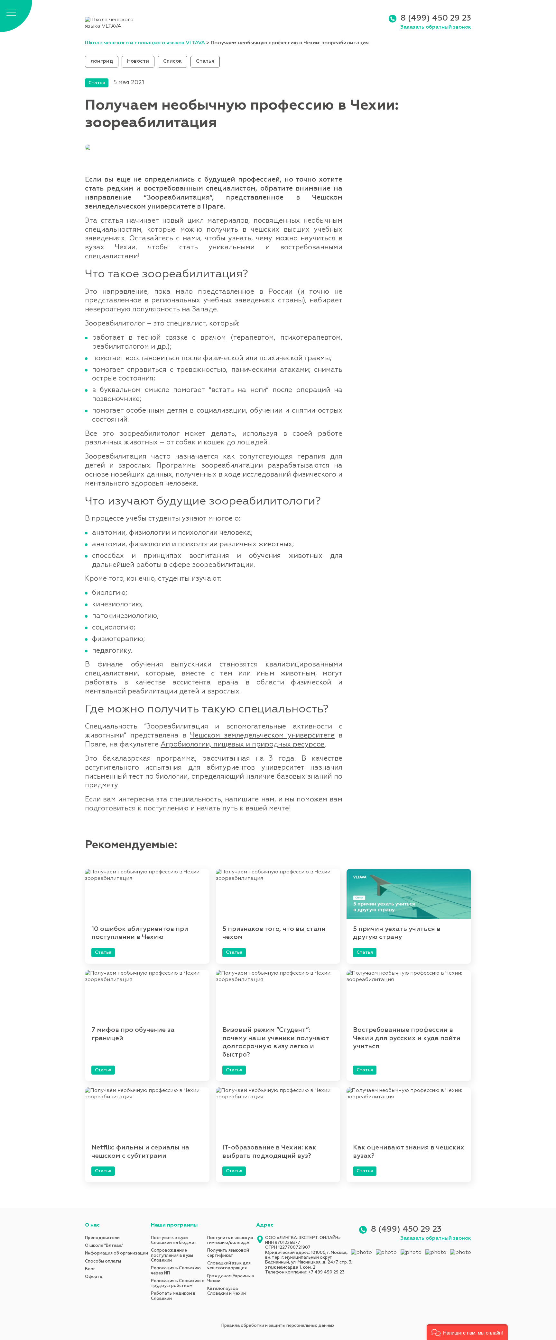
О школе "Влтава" (104, 1246)
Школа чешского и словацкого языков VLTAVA (145, 43)
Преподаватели (102, 1238)
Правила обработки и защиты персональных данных (278, 1326)
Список (172, 61)
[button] (467, 1332)
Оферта (93, 1277)
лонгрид (101, 61)
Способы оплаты (103, 1261)
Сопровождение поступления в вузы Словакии (172, 1255)
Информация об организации (116, 1253)
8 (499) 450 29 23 (436, 18)
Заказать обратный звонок (435, 27)
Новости (138, 61)
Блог (90, 1269)
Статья (205, 61)
